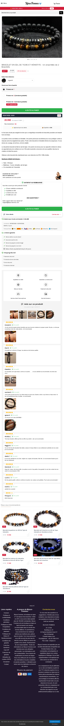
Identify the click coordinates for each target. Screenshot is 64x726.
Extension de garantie (6, 653)
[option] (32, 37)
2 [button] (30, 60)
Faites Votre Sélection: (8, 77)
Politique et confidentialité (6, 616)
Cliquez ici (52, 640)
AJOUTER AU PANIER (32, 110)
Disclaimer (6, 661)
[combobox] (30, 12)
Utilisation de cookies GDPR (6, 658)
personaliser (55, 724)
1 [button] (28, 60)
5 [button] (35, 60)
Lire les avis (55, 214)
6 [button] (36, 60)
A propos (6, 613)
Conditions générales (6, 621)
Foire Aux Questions (6, 646)
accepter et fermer (54, 721)
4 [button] (33, 60)
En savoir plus (22, 723)
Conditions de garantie (6, 642)
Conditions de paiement (6, 630)
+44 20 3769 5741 (53, 638)
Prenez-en (10, 89)
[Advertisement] (32, 600)
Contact (6, 664)
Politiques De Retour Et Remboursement (6, 636)
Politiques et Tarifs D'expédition (6, 625)
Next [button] (61, 35)
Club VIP (6, 650)
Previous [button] (3, 35)
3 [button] (31, 60)
